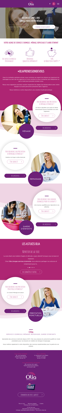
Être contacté (45, 116)
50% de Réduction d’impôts (52, 54)
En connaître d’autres (29, 272)
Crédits (41, 403)
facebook (50, 4)
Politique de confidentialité (31, 405)
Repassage (46, 167)
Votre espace (53, 4)
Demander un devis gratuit (29, 394)
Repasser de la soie (31, 251)
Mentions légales (32, 403)
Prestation (46, 302)
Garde (16, 216)
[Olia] (31, 4)
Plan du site (22, 403)
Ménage (16, 119)
